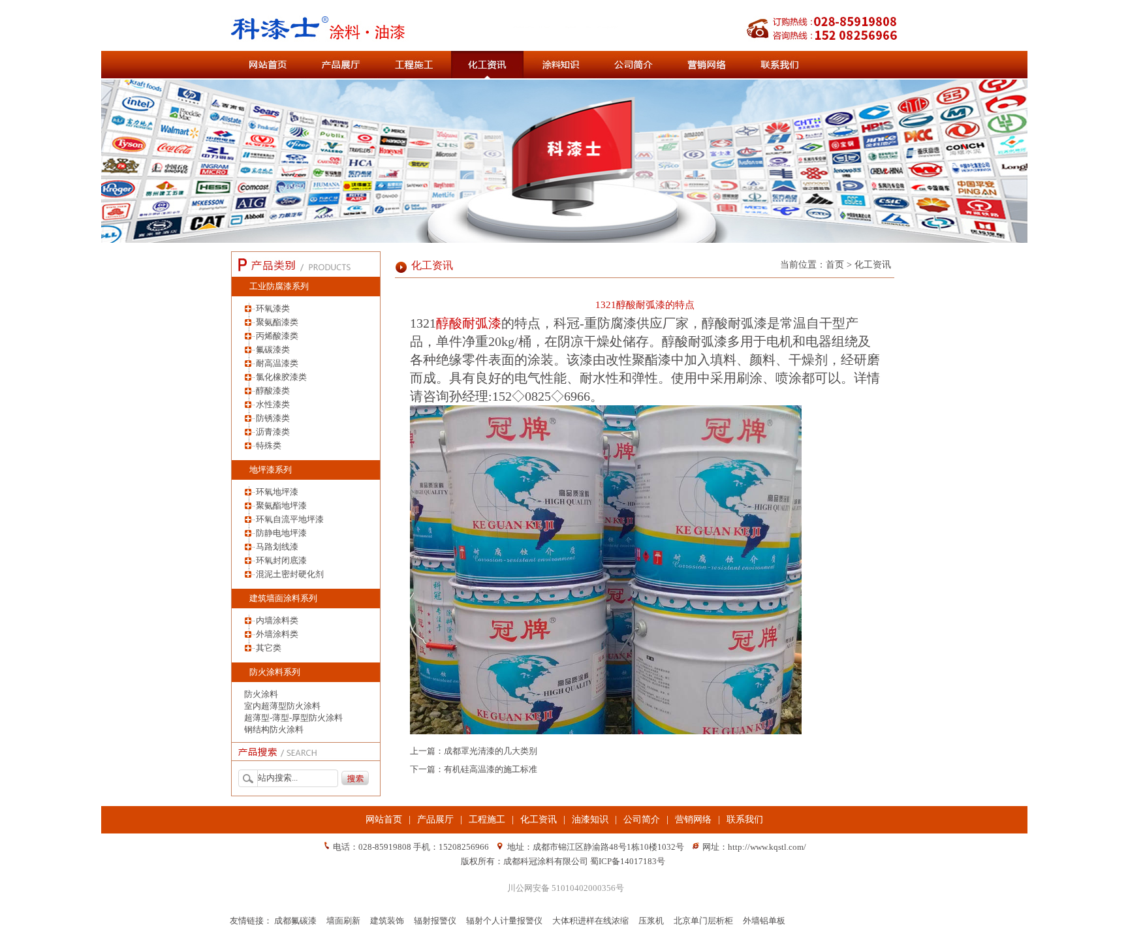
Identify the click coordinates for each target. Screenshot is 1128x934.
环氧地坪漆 (277, 492)
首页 (835, 265)
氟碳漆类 (273, 349)
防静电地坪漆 (281, 533)
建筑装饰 (387, 921)
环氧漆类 (273, 308)
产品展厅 (435, 819)
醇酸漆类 (273, 391)
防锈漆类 (273, 418)
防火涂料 (261, 694)
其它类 (268, 648)
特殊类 (268, 445)
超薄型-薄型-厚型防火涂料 (293, 718)
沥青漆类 (273, 432)
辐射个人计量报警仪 (504, 921)
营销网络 (693, 819)
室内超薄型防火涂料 (282, 706)
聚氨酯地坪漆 (281, 505)
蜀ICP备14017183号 (627, 861)
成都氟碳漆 (295, 921)
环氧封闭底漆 (281, 560)
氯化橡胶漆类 (281, 377)
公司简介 (641, 819)
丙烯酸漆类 (277, 336)
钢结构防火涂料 (274, 729)
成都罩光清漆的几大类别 (490, 751)
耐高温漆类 (277, 363)
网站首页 (384, 819)
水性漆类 (273, 404)
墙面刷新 (343, 921)
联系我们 (745, 819)
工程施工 (487, 819)
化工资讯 (432, 265)
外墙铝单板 (764, 921)
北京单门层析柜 (703, 921)
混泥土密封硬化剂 (290, 574)
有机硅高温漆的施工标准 (490, 769)
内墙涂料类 (277, 620)
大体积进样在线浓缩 (590, 921)
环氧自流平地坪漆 (290, 519)
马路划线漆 (277, 547)
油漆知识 (590, 819)
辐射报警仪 (435, 921)
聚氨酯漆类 (277, 322)
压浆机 (651, 921)
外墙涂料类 (277, 634)
